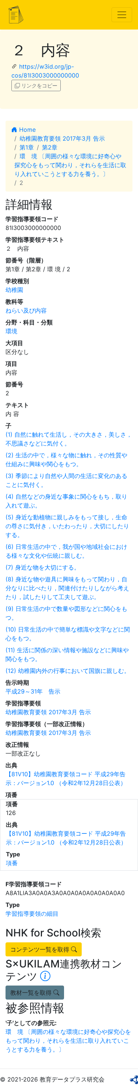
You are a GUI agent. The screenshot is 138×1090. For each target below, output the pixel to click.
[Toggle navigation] (122, 14)
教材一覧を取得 (31, 992)
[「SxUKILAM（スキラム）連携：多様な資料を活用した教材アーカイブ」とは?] (45, 976)
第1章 (27, 147)
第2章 (49, 147)
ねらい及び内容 (26, 310)
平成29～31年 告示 (33, 691)
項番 (12, 863)
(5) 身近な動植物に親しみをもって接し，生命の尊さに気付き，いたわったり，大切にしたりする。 (67, 526)
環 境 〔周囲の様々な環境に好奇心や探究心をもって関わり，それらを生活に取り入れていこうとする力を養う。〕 (70, 165)
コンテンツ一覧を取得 (40, 949)
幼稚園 (14, 289)
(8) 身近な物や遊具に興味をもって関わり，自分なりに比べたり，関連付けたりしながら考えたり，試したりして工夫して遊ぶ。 (67, 588)
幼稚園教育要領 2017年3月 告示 (62, 138)
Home (26, 129)
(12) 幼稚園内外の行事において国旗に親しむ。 (68, 670)
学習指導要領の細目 (32, 913)
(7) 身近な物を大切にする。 (43, 567)
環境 (11, 331)
